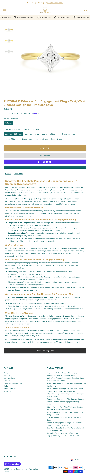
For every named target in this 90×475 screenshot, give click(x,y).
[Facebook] (4, 456)
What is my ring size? (45, 351)
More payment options (45, 167)
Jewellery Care (9, 378)
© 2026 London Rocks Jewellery (16, 469)
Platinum (8, 123)
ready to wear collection (55, 3)
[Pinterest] (7, 456)
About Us (7, 391)
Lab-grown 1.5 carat (49, 134)
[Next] (82, 60)
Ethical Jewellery (10, 389)
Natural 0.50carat (11, 139)
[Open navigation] (19, 10)
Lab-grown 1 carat (32, 134)
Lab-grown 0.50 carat (13, 134)
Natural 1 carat (27, 139)
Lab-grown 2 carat (67, 134)
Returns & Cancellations (13, 383)
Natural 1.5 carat (42, 139)
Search (6, 373)
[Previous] (18, 60)
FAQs (6, 386)
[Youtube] (11, 456)
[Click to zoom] (82, 28)
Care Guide (18, 174)
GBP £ (76, 460)
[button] (45, 148)
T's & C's (7, 381)
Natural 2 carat (56, 139)
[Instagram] (15, 456)
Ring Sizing (8, 375)
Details (8, 174)
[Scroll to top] (85, 469)
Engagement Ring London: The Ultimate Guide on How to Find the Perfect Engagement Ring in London (65, 401)
